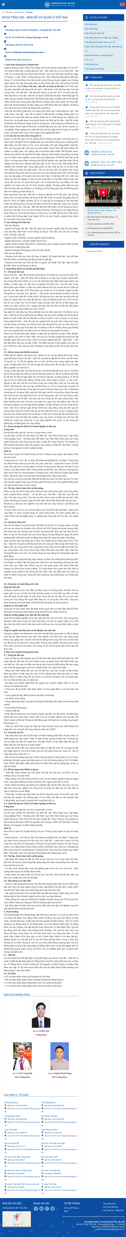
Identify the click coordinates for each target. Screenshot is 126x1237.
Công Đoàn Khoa (12, 1116)
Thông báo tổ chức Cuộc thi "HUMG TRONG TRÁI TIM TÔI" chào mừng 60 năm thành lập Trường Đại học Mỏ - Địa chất (102, 110)
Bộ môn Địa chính (49, 1156)
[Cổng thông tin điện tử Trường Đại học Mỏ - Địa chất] (3, 12)
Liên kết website (99, 244)
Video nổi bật (97, 173)
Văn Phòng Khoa (49, 1129)
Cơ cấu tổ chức (19, 12)
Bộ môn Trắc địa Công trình (17, 1156)
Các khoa (29, 12)
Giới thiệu (9, 12)
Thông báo (96, 77)
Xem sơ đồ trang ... (72, 1208)
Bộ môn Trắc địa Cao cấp (53, 1143)
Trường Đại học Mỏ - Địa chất (14, 1208)
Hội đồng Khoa (48, 1102)
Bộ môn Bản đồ (11, 1143)
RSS (66, 1211)
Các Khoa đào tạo (110, 1207)
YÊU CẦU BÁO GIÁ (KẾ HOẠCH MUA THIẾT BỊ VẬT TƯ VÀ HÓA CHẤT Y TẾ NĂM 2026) (103, 124)
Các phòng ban (109, 1203)
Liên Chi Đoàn (10, 1129)
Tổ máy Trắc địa (48, 1184)
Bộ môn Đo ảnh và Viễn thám (18, 1170)
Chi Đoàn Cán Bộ (49, 1116)
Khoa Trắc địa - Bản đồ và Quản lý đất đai (35, 17)
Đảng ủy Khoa (11, 1102)
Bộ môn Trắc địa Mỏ (50, 1170)
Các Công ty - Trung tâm (113, 1210)
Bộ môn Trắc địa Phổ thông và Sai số (21, 1184)
